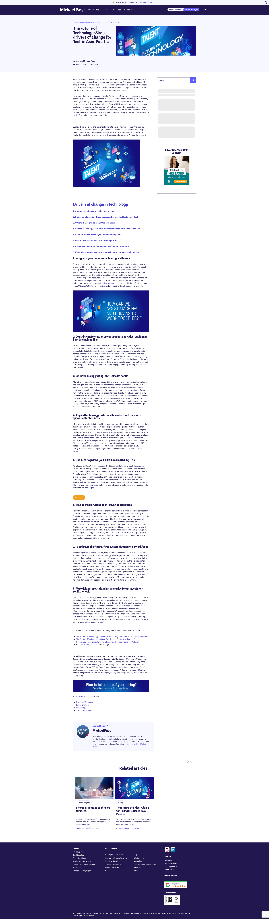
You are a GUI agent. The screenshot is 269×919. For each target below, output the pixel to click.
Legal (136, 855)
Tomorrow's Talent (91, 644)
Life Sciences (139, 858)
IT (105, 870)
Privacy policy (78, 852)
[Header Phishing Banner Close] (266, 2)
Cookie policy (78, 855)
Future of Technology (85, 702)
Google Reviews (170, 875)
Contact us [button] (128, 10)
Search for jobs (111, 848)
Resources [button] (117, 10)
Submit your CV (170, 866)
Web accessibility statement (84, 864)
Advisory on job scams (82, 861)
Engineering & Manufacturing (116, 858)
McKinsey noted (107, 283)
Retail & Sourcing (140, 867)
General (76, 848)
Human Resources (112, 867)
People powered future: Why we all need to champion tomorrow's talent (107, 642)
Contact (167, 857)
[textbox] (176, 80)
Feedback (168, 860)
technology (81, 708)
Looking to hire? (170, 863)
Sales (136, 870)
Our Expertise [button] (93, 10)
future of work (82, 705)
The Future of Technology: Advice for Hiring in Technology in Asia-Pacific (108, 639)
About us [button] (105, 10)
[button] (192, 80)
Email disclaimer (79, 858)
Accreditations (170, 892)
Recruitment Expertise (82, 22)
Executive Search (111, 861)
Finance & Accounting (113, 864)
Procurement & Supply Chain (145, 864)
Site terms (77, 868)
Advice (96, 22)
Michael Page (80, 696)
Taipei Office (169, 870)
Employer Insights (108, 22)
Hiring (120, 22)
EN (204, 10)
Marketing (138, 861)
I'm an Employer (191, 10)
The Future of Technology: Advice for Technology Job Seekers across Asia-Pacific (112, 636)
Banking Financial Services (115, 855)
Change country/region (82, 871)
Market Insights (84, 803)
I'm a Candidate (175, 10)
